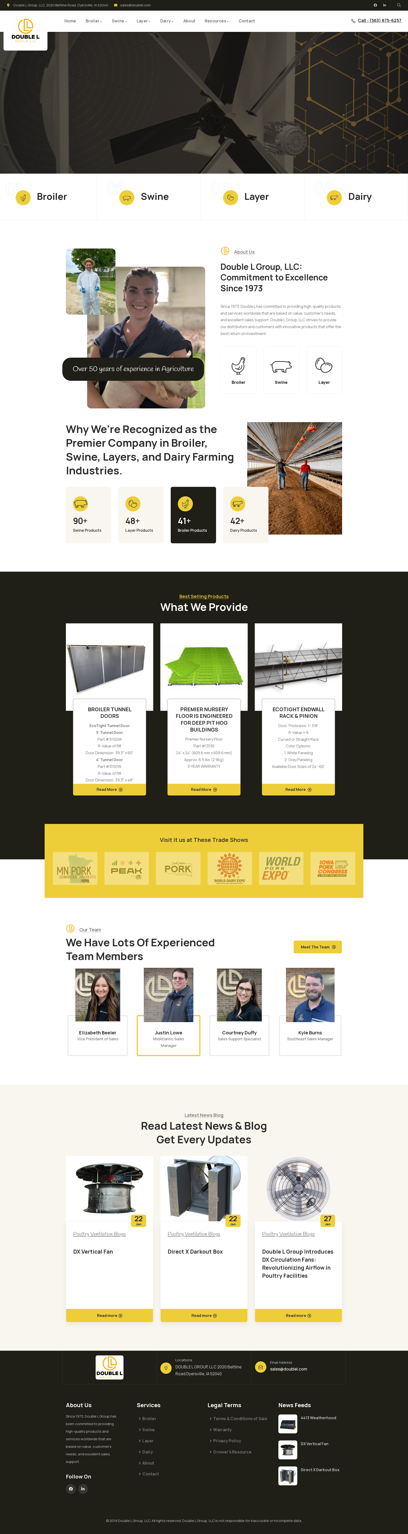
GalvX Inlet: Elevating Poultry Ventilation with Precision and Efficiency (294, 1259)
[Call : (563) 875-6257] (353, 21)
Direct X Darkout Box (100, 1251)
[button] (342, 712)
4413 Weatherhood (318, 1417)
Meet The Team (315, 947)
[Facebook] (375, 5)
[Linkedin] (384, 5)
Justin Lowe (97, 1032)
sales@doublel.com (288, 1369)
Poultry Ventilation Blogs (99, 1234)
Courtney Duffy (168, 1032)
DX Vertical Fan (314, 1443)
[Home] (25, 30)
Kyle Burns (239, 1032)
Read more (107, 1315)
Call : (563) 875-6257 (379, 20)
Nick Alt (310, 1032)
